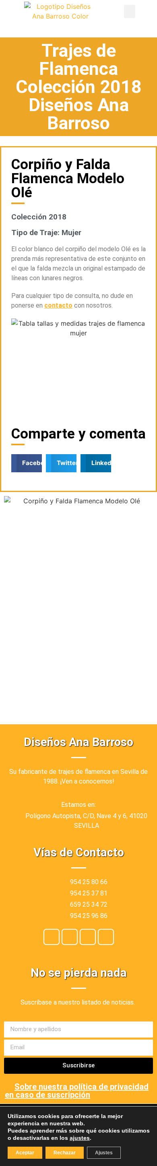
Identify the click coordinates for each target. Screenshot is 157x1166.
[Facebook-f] (51, 937)
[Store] (88, 937)
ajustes (80, 1138)
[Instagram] (70, 937)
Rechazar (65, 1153)
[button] (129, 11)
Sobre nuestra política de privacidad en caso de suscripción (77, 1091)
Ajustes (104, 1153)
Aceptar (25, 1153)
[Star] (106, 937)
